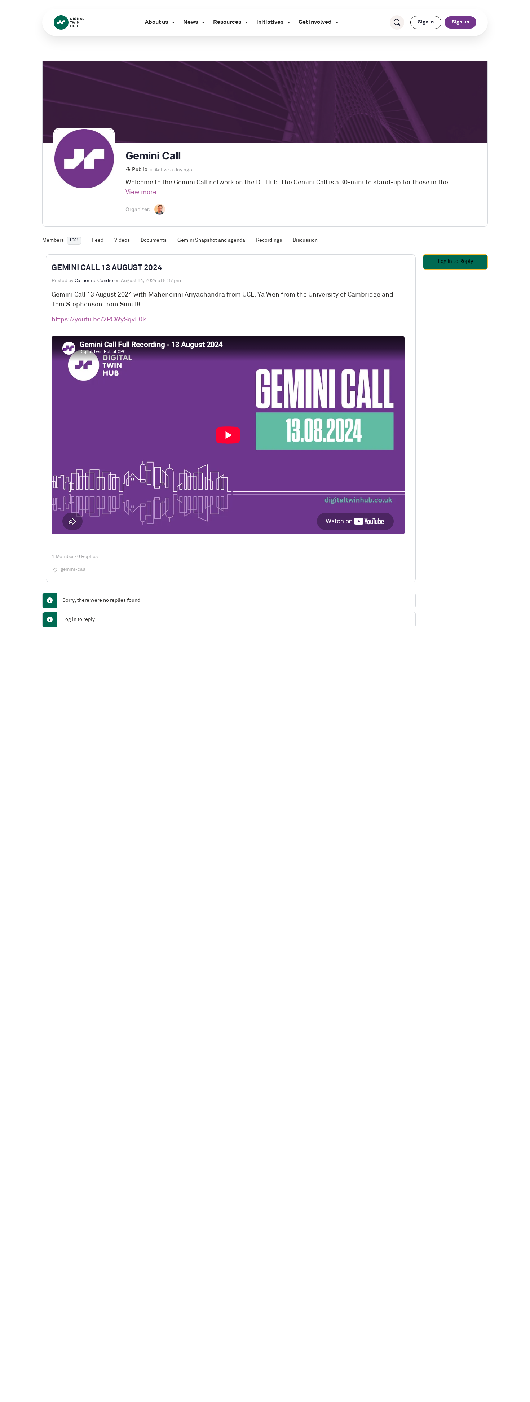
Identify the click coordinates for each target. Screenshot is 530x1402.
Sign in (426, 22)
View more (140, 192)
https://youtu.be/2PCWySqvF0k (99, 320)
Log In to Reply (455, 261)
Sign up (460, 22)
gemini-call (73, 569)
